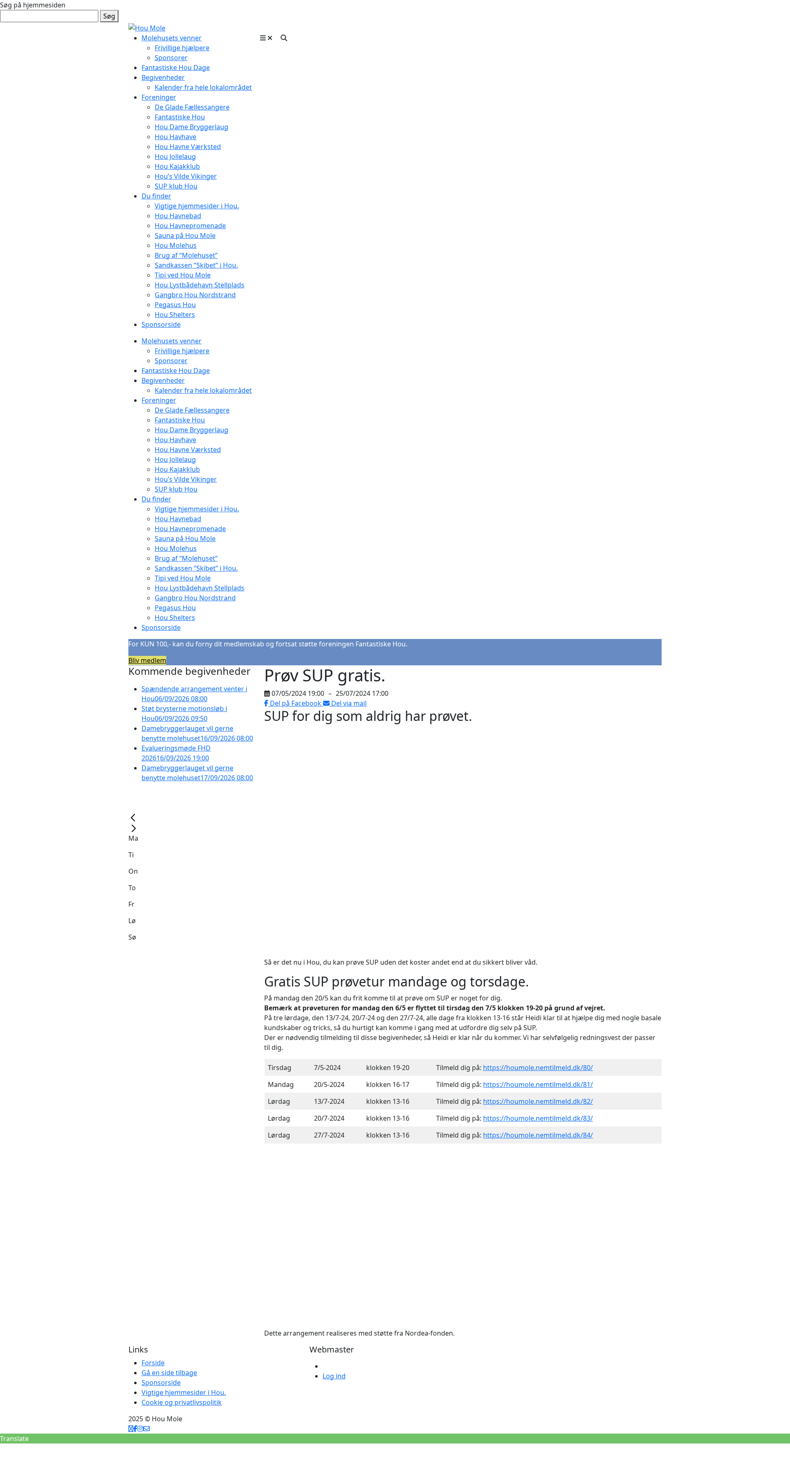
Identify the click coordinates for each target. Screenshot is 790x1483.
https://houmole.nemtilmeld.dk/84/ (538, 1135)
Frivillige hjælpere (182, 47)
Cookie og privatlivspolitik (182, 1402)
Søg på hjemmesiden (32, 4)
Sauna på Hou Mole (185, 235)
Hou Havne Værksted (188, 146)
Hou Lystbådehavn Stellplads (199, 284)
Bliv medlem (147, 660)
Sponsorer (171, 57)
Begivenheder (163, 77)
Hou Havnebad (178, 215)
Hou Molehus (176, 245)
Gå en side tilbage (169, 1372)
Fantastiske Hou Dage (176, 67)
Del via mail (348, 703)
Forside (153, 1362)
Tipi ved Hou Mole (183, 275)
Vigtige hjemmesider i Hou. (197, 205)
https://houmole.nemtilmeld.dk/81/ (538, 1084)
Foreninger (159, 97)
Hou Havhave (175, 136)
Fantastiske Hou (180, 116)
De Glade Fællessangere (192, 107)
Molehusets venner (172, 37)
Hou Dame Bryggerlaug (191, 126)
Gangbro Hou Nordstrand (195, 294)
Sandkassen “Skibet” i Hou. (196, 265)
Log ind (334, 1375)
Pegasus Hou (175, 304)
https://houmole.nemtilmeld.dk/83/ (538, 1118)
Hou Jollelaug (175, 156)
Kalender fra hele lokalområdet (203, 87)
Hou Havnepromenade (190, 225)
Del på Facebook (295, 703)
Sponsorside (161, 324)
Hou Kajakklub (177, 166)
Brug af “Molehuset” (186, 255)
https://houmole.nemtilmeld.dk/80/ (538, 1067)
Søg (109, 16)
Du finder (156, 196)
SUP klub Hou (176, 186)
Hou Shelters (175, 314)
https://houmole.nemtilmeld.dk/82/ (538, 1101)
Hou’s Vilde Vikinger (186, 176)
